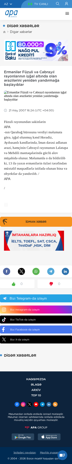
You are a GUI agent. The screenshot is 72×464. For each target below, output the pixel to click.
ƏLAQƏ (36, 384)
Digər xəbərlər (21, 32)
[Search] (57, 4)
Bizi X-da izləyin (19, 339)
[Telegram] (42, 405)
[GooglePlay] (23, 437)
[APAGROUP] (36, 427)
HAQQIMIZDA (36, 379)
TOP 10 (36, 395)
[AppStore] (49, 437)
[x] (29, 405)
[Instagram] (23, 405)
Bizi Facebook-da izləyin (25, 329)
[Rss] (55, 405)
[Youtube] (36, 405)
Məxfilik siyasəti (49, 452)
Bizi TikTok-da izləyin (23, 319)
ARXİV (36, 390)
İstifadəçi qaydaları (25, 452)
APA (7, 127)
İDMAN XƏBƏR (36, 221)
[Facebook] (17, 405)
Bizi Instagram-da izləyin (24, 309)
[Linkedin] (48, 405)
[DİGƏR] (66, 14)
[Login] (66, 4)
